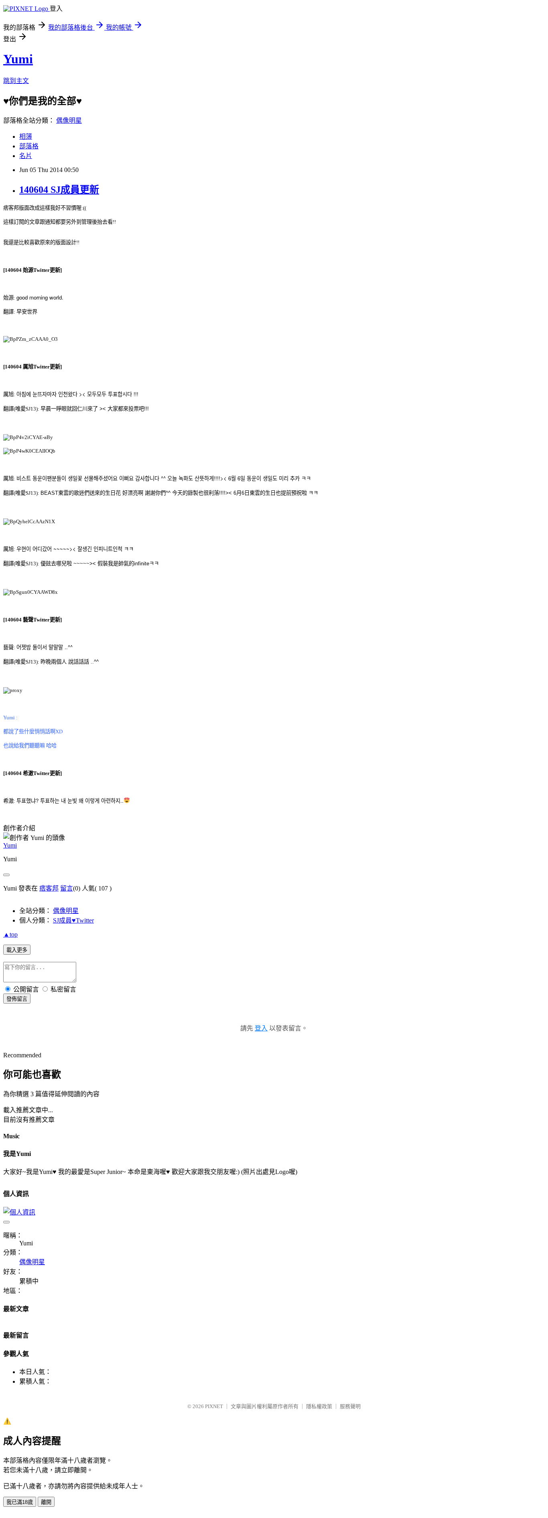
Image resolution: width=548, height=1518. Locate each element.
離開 (46, 1502)
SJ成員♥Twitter (73, 920)
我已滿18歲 (19, 1502)
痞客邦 (49, 888)
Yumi (18, 59)
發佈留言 (16, 999)
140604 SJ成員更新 (59, 189)
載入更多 (16, 950)
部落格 (29, 146)
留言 (66, 888)
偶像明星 (69, 120)
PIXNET (214, 1406)
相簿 (25, 136)
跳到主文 (16, 80)
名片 (25, 155)
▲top (10, 934)
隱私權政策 (319, 1406)
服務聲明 (350, 1406)
